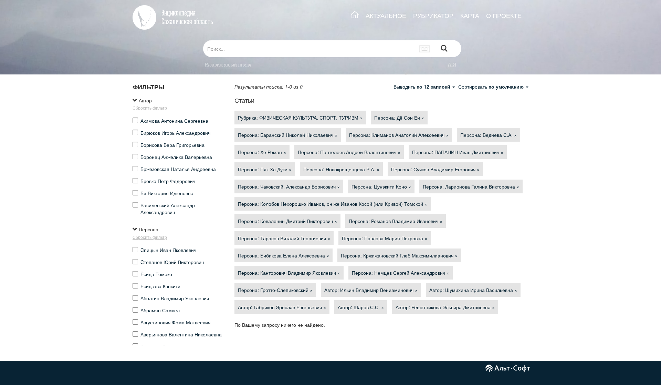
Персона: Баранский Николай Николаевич (287, 134)
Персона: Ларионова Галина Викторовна (471, 186)
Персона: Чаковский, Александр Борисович (289, 186)
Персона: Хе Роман (262, 152)
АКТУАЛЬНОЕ (386, 15)
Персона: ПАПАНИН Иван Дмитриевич (457, 152)
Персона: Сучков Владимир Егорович (435, 169)
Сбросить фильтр (150, 108)
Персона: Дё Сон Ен (399, 117)
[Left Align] (444, 48)
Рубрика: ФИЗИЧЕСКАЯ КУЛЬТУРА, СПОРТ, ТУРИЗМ (300, 117)
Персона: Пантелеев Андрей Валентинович (349, 152)
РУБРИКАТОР (433, 15)
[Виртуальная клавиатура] (424, 48)
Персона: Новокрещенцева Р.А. (341, 169)
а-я (452, 64)
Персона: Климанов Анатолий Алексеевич (399, 134)
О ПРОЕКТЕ (504, 15)
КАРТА (469, 15)
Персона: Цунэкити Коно (381, 186)
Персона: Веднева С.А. (488, 134)
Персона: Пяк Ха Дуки (265, 169)
